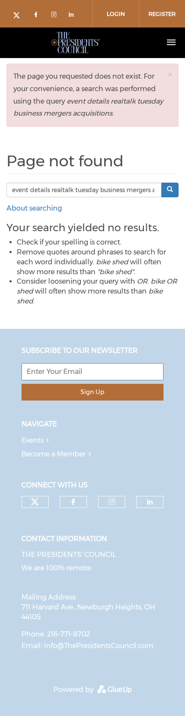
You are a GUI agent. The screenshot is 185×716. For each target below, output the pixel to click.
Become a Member (54, 454)
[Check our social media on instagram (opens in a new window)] (55, 16)
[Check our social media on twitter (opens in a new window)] (19, 16)
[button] (170, 74)
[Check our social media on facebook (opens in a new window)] (37, 16)
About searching (34, 208)
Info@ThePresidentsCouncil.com (99, 646)
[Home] (75, 43)
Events (32, 440)
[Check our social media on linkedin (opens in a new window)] (73, 16)
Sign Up (92, 392)
